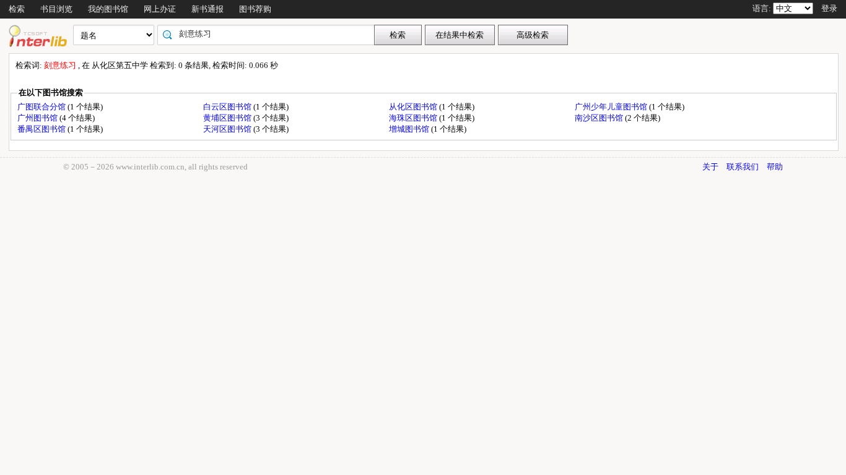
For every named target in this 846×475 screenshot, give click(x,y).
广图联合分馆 (42, 106)
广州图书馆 (38, 117)
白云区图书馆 (228, 106)
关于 (710, 166)
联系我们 (742, 166)
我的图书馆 (108, 9)
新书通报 (207, 9)
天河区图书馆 (228, 129)
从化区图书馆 (414, 106)
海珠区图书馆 (414, 117)
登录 (829, 8)
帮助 (775, 166)
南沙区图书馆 (600, 117)
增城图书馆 (410, 129)
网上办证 (160, 9)
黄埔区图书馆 (228, 117)
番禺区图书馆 (42, 129)
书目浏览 (56, 9)
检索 (17, 9)
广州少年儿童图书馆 (612, 106)
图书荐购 (255, 9)
